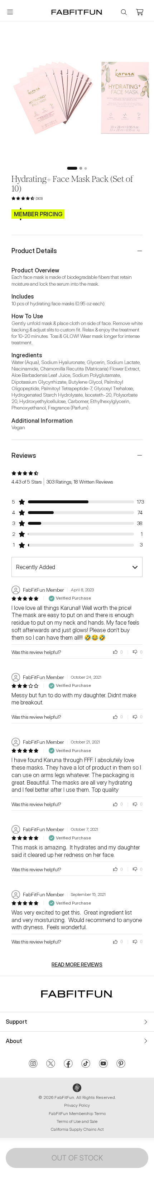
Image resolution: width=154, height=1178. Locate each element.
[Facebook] (68, 1064)
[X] (50, 1064)
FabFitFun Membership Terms (77, 1113)
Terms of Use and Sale (77, 1121)
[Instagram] (33, 1064)
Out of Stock (77, 1158)
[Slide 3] (86, 168)
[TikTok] (85, 1064)
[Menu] (10, 12)
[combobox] (77, 567)
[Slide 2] (81, 168)
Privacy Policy (77, 1105)
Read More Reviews (77, 964)
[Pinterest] (120, 1064)
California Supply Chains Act (77, 1129)
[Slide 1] (72, 168)
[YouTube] (103, 1064)
